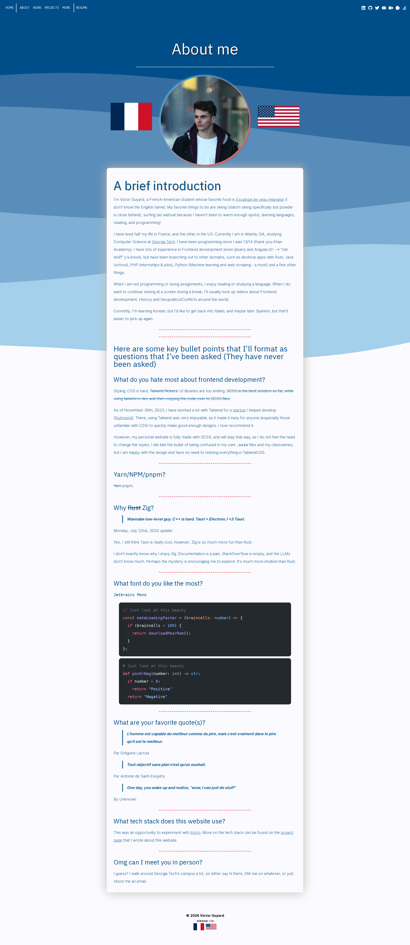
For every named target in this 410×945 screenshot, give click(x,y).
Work (37, 8)
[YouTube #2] (391, 8)
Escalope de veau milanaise (260, 199)
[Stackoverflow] (404, 8)
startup (239, 410)
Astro (195, 832)
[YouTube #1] (384, 8)
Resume (81, 8)
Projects (52, 8)
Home (10, 8)
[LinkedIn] (363, 8)
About (25, 8)
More (66, 8)
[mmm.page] (397, 8)
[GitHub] (370, 8)
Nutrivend (123, 418)
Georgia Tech (163, 242)
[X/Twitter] (377, 8)
